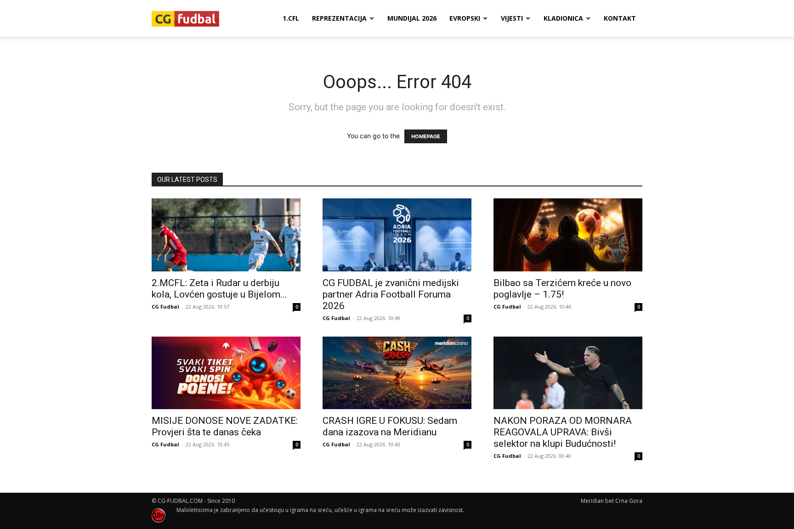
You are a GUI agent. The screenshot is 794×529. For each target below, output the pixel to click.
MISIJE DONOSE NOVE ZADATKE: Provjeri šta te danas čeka (225, 426)
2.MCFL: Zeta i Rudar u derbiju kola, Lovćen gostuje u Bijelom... (219, 288)
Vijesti (512, 18)
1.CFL (291, 18)
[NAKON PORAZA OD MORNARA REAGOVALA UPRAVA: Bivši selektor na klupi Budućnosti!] (567, 373)
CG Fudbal (165, 306)
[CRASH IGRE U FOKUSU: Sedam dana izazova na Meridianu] (397, 373)
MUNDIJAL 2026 (412, 18)
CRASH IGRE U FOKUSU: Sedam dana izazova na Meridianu (390, 426)
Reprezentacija (339, 18)
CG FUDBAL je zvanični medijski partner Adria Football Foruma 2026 (391, 294)
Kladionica (563, 18)
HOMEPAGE (425, 136)
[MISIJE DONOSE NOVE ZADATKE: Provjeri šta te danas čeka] (226, 373)
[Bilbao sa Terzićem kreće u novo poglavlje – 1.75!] (567, 234)
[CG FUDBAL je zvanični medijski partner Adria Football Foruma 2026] (397, 234)
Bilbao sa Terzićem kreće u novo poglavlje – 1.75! (562, 288)
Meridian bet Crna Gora (611, 501)
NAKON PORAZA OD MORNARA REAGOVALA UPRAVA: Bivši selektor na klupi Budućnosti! (562, 432)
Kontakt (620, 18)
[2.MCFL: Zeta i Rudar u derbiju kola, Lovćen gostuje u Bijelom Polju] (226, 234)
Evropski (464, 18)
